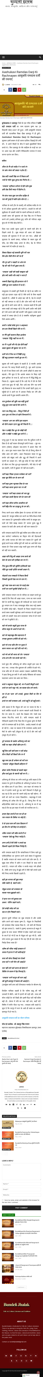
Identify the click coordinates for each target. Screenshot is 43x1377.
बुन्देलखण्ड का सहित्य (11, 63)
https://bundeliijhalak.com (21, 1089)
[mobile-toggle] (3, 57)
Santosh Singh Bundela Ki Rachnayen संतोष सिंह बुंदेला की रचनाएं (32, 1061)
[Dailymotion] (13, 1104)
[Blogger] (10, 1104)
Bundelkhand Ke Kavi (13, 1038)
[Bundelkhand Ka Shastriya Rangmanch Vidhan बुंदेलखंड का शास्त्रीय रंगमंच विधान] (8, 1234)
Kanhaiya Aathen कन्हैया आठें (23, 1276)
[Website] (21, 1361)
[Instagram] (20, 1104)
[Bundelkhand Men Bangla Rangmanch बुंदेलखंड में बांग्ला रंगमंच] (8, 1223)
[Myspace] (27, 1104)
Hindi (27, 1375)
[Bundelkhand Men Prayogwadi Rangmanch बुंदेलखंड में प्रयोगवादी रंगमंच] (8, 1257)
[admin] (3, 85)
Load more (21, 1287)
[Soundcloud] (34, 1104)
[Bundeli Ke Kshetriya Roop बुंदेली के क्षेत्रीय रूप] (8, 1146)
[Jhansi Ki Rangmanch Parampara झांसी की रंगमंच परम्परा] (8, 1268)
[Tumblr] (18, 1107)
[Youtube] (25, 1107)
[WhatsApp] (24, 90)
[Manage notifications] (38, 1372)
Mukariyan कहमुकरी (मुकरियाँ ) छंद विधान (26, 1121)
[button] (40, 57)
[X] (15, 90)
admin (8, 84)
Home (4, 63)
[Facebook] (10, 90)
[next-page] (6, 1153)
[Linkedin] (24, 1104)
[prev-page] (3, 1153)
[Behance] (6, 1104)
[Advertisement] (21, 32)
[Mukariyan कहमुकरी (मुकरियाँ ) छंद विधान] (8, 1124)
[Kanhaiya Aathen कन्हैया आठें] (8, 1280)
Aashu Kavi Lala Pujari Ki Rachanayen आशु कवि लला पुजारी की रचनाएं (10, 1061)
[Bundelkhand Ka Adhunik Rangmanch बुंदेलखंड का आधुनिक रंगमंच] (8, 1246)
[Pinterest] (20, 90)
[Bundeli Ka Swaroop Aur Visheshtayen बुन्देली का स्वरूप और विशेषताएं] (8, 1135)
